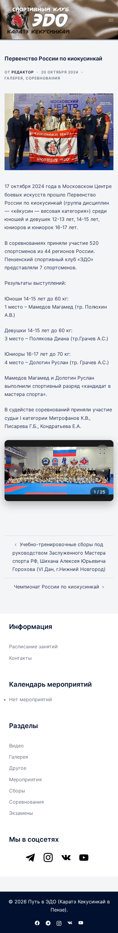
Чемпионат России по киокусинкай (56, 587)
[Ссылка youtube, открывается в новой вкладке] (80, 923)
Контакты (20, 658)
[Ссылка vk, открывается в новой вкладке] (69, 923)
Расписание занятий (33, 646)
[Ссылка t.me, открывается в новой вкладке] (48, 923)
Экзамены (21, 813)
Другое (17, 768)
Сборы (17, 791)
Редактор (22, 72)
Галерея (14, 78)
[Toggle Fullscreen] (102, 451)
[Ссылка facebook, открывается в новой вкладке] (37, 923)
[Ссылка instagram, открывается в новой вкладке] (59, 923)
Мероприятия (25, 779)
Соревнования (43, 78)
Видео (16, 746)
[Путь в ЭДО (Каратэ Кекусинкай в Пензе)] (38, 19)
